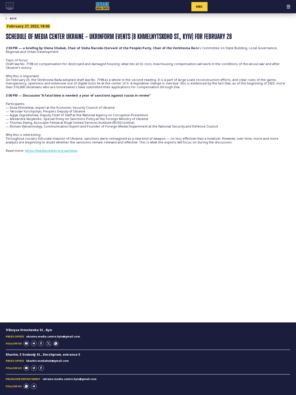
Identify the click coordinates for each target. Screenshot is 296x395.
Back (13, 18)
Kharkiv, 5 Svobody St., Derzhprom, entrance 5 (43, 354)
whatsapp (56, 343)
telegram (34, 343)
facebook (41, 343)
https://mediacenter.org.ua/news (51, 151)
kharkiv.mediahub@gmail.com (47, 361)
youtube (26, 343)
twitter (48, 343)
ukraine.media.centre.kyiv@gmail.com (53, 336)
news (199, 7)
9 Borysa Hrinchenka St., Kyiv (29, 330)
